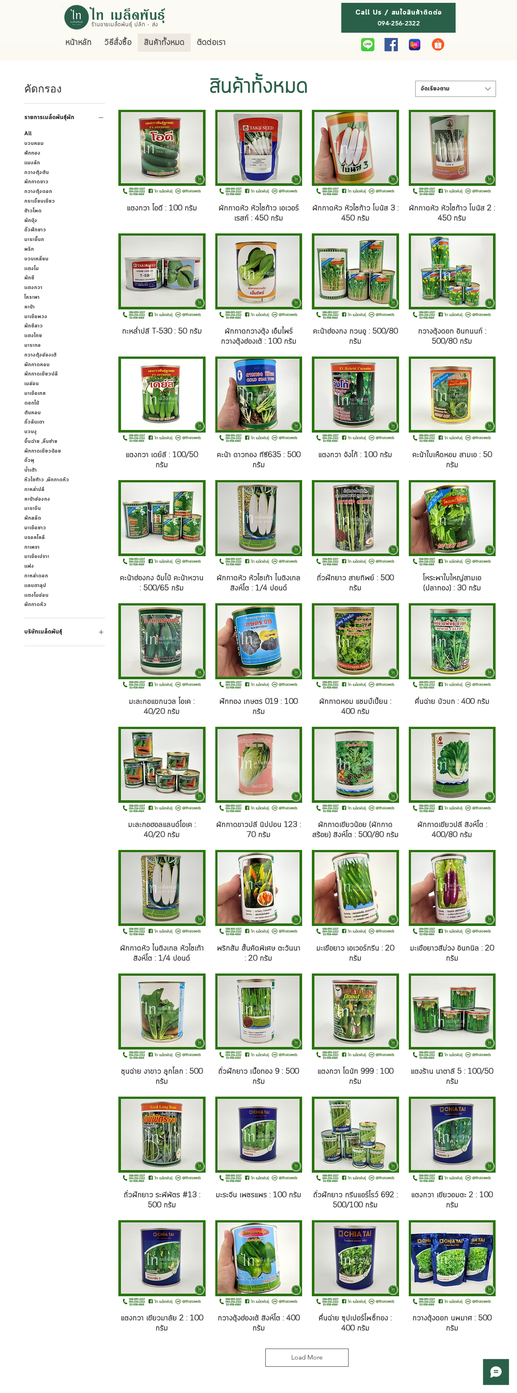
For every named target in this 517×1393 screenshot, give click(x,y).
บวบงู (30, 432)
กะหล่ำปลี (34, 489)
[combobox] (455, 89)
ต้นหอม (32, 413)
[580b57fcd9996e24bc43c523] (367, 44)
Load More (307, 1357)
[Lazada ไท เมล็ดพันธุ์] (414, 44)
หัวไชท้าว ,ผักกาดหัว (46, 480)
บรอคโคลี (34, 537)
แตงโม (31, 269)
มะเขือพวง (35, 317)
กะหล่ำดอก (36, 576)
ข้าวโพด (33, 211)
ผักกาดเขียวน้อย (42, 451)
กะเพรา (32, 547)
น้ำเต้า (30, 470)
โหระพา (32, 297)
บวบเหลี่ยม (36, 259)
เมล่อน (31, 384)
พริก (29, 249)
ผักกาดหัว (35, 604)
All (28, 134)
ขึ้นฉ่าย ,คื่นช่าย (40, 441)
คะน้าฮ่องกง (37, 499)
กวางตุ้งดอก (38, 191)
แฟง (29, 566)
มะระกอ (32, 345)
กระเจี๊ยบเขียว (39, 201)
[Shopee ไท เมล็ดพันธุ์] (438, 44)
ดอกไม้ (31, 403)
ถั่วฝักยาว (35, 230)
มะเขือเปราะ (36, 556)
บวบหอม (34, 143)
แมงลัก (32, 163)
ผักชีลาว (33, 326)
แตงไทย (33, 336)
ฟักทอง (32, 153)
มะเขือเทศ (35, 393)
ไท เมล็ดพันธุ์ (128, 14)
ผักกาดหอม (37, 365)
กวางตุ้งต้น (36, 172)
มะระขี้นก (34, 239)
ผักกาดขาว (36, 182)
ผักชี (29, 278)
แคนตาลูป (35, 586)
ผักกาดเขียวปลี (41, 374)
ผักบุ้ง (30, 220)
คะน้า (29, 307)
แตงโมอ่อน (36, 595)
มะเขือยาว (35, 528)
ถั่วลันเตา (34, 422)
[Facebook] (391, 44)
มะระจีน (32, 508)
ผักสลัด (32, 518)
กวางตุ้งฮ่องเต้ (40, 355)
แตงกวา (33, 288)
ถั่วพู (29, 460)
